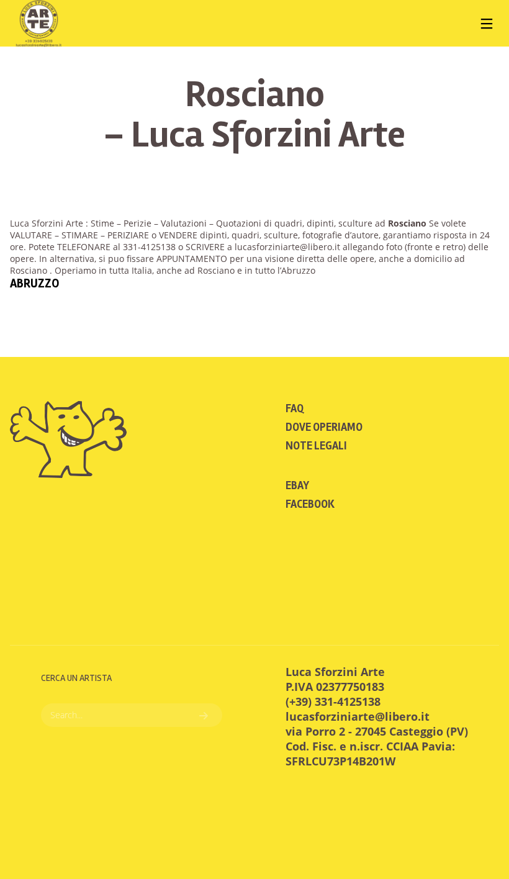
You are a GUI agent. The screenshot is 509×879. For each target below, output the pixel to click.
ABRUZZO (34, 283)
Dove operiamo (324, 427)
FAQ (295, 408)
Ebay (297, 485)
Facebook (310, 504)
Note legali (316, 446)
